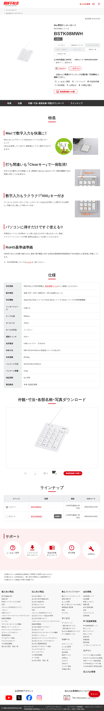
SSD (3, 604)
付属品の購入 (66, 669)
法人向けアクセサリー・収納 (41, 646)
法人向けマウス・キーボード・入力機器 (45, 632)
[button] (73, 473)
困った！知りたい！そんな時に (72, 604)
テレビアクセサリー (8, 641)
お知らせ (65, 663)
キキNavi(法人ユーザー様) (92, 663)
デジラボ (65, 613)
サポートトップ (67, 644)
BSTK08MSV (36, 507)
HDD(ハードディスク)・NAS (11, 601)
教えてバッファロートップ (71, 596)
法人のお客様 (89, 671)
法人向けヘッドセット (39, 635)
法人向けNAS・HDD (38, 607)
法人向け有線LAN (38, 601)
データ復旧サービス (68, 634)
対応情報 (65, 652)
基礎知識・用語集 (67, 607)
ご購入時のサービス (68, 625)
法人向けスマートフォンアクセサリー (45, 638)
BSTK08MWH (36, 516)
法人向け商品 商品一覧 (40, 660)
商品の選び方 (66, 599)
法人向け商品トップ (38, 596)
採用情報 (86, 615)
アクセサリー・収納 (8, 638)
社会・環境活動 (88, 607)
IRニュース (87, 628)
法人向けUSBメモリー (39, 618)
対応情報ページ (51, 286)
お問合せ (65, 658)
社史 (84, 610)
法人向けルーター (38, 604)
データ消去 (35, 657)
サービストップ (67, 622)
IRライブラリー (88, 631)
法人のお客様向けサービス (71, 631)
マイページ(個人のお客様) (92, 655)
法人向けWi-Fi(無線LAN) (40, 599)
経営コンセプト (88, 601)
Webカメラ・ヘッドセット (10, 627)
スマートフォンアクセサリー (11, 629)
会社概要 (86, 599)
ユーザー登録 (66, 666)
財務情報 (86, 639)
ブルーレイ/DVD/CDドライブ (12, 607)
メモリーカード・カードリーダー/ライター (16, 615)
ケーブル (5, 621)
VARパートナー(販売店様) (92, 660)
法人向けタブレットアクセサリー (43, 641)
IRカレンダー (87, 634)
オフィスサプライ (38, 652)
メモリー (5, 610)
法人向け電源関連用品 (39, 643)
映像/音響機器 (6, 618)
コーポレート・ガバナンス (92, 645)
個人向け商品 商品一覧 (10, 646)
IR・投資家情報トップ (90, 625)
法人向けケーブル (38, 629)
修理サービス (66, 655)
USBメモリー (6, 613)
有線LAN (5, 599)
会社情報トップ (88, 596)
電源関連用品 (6, 635)
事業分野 (86, 604)
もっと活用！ (66, 601)
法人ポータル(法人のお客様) (92, 658)
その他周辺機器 (7, 643)
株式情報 (86, 642)
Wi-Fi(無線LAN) (7, 596)
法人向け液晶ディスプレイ (41, 627)
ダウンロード (66, 649)
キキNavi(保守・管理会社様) (92, 666)
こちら (28, 262)
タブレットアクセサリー (10, 632)
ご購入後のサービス (68, 628)
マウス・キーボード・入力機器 (11, 624)
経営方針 (86, 637)
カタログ (65, 660)
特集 (63, 610)
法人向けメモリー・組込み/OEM (42, 615)
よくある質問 (66, 646)
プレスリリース (88, 613)
